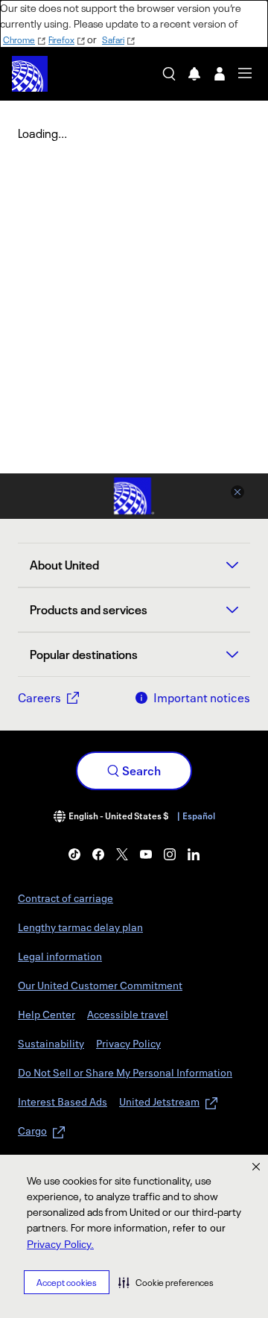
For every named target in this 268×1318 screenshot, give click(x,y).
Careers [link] (39, 698)
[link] (74, 854)
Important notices (201, 698)
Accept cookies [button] (66, 1282)
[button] (166, 1282)
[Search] (169, 74)
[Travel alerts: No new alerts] (194, 74)
